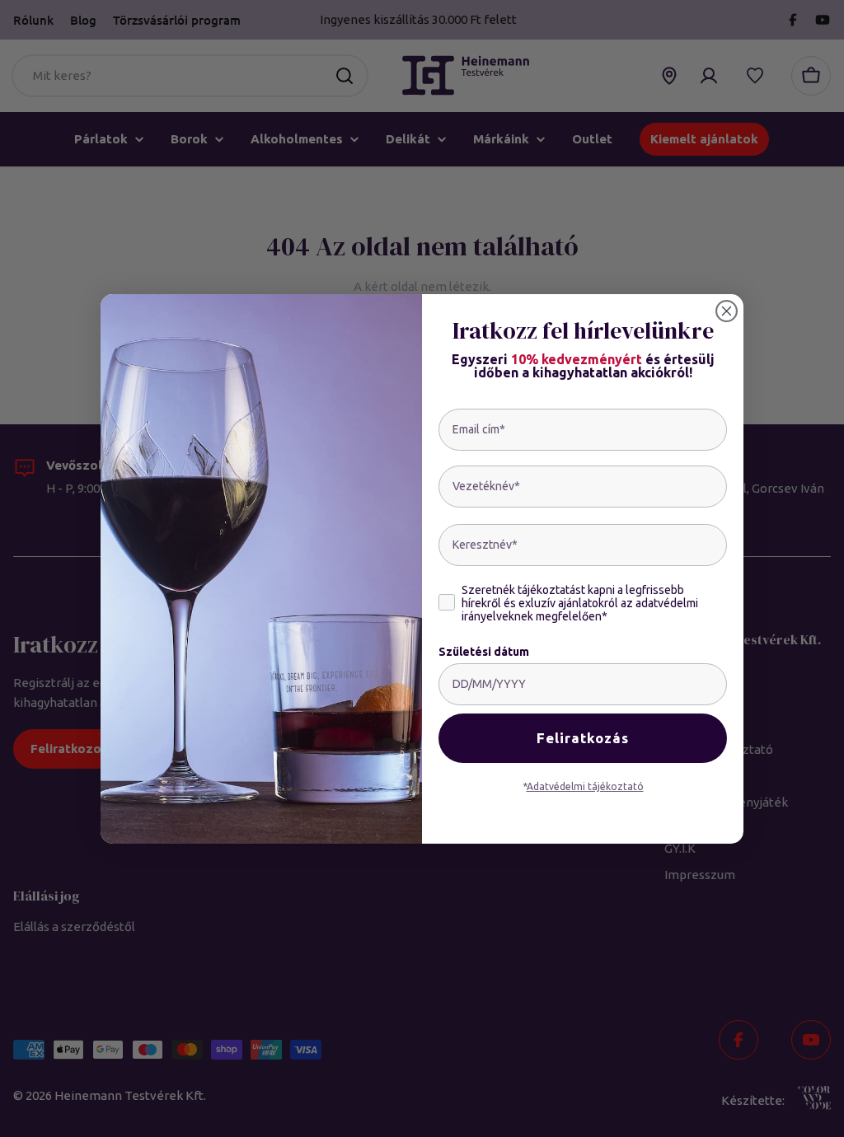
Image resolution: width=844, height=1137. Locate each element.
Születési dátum (483, 651)
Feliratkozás (583, 738)
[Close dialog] (726, 311)
